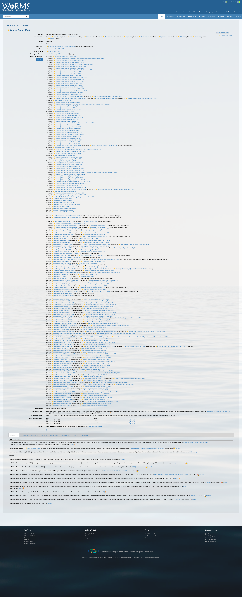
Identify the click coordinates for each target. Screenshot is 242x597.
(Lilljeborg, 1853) (70, 134)
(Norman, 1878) (62, 278)
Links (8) (75, 435)
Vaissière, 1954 (63, 284)
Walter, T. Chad (130, 422)
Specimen (193, 16)
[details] (108, 413)
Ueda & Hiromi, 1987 (71, 91)
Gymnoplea (163, 36)
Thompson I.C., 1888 (65, 291)
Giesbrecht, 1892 (68, 115)
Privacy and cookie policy (153, 557)
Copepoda (129, 36)
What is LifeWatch (29, 536)
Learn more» (149, 552)
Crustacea (89, 36)
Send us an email (213, 534)
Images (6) (85, 435)
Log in (239, 16)
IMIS (190, 452)
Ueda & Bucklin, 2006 (72, 183)
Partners (26, 539)
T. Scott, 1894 (64, 242)
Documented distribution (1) (29, 435)
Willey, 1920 (68, 94)
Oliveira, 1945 (64, 210)
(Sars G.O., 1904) (63, 248)
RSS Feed (211, 538)
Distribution (181, 16)
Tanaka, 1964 (64, 234)
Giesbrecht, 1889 (68, 102)
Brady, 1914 (68, 106)
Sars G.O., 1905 (69, 140)
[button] (8, 30)
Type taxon (39, 46)
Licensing (40, 426)
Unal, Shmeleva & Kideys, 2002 (68, 217)
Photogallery (209, 12)
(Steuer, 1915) (91, 231)
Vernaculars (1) (65, 435)
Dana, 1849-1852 (61, 46)
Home (178, 12)
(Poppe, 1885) (70, 98)
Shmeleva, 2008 (63, 293)
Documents (219, 12)
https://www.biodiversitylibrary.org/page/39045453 (144, 448)
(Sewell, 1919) (62, 276)
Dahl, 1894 (69, 96)
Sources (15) (14, 435)
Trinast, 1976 (71, 66)
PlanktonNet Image (226, 35)
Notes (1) (44, 435)
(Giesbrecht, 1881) (71, 60)
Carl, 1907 (69, 162)
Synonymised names (36, 54)
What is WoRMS (29, 534)
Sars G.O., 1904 (92, 248)
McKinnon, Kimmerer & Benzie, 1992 (75, 123)
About (184, 12)
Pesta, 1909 (64, 202)
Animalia (56, 36)
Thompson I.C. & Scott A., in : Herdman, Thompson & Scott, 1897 (83, 104)
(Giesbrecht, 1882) (65, 323)
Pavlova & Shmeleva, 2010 (67, 204)
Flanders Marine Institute (114, 557)
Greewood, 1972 (63, 236)
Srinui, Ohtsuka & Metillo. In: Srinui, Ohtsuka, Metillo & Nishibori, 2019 (86, 172)
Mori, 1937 (61, 251)
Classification (39, 36)
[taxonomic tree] (50, 430)
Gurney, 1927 (69, 72)
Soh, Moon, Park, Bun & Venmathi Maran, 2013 (79, 149)
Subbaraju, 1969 (64, 212)
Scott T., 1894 (69, 81)
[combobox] (14, 16)
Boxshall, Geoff (130, 420)
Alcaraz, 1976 (68, 136)
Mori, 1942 (61, 287)
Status (41, 41)
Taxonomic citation (37, 415)
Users (201, 12)
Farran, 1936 (69, 164)
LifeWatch (229, 12)
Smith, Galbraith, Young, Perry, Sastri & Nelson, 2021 (74, 197)
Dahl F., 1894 (63, 244)
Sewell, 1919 (70, 68)
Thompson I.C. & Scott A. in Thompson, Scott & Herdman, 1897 (78, 337)
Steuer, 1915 (66, 56)
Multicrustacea (109, 36)
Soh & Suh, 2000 (68, 127)
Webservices (148, 538)
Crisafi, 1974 (67, 121)
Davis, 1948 (68, 125)
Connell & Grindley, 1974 (67, 272)
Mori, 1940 (69, 83)
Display (39, 59)
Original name (38, 51)
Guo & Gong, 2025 (71, 77)
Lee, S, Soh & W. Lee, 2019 (74, 181)
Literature (171, 16)
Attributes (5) (54, 435)
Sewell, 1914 (68, 153)
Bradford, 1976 (67, 130)
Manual (230, 16)
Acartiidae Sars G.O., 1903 (56, 49)
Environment (39, 408)
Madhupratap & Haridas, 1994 (73, 151)
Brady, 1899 (67, 119)
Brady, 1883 (63, 198)
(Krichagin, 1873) (65, 208)
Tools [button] (221, 16)
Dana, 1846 (54, 51)
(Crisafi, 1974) (94, 261)
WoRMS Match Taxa (151, 534)
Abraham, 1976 (70, 168)
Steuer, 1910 (68, 73)
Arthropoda (72, 36)
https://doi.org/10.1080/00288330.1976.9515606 (168, 474)
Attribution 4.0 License (95, 426)
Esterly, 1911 (69, 85)
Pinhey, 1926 (68, 128)
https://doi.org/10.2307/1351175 (112, 470)
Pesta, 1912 (70, 79)
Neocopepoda (145, 36)
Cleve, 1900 (69, 159)
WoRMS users (28, 541)
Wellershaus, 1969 (70, 223)
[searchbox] (13, 16)
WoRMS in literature (30, 543)
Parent (41, 49)
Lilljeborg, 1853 (54, 54)
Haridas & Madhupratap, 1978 (74, 70)
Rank (41, 43)
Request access (90, 538)
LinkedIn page (212, 539)
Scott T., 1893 (62, 238)
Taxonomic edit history (36, 418)
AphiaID (40, 34)
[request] (178, 448)
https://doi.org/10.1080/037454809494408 (218, 411)
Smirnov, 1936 (69, 87)
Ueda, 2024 (61, 206)
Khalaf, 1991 (68, 225)
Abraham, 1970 (70, 62)
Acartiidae (198, 36)
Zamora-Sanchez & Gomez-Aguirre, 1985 (80, 58)
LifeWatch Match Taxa (151, 536)
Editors (202, 16)
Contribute (237, 12)
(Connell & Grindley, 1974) (105, 272)
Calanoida (183, 36)
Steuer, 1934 (64, 221)
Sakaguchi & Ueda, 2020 (74, 64)
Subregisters (193, 12)
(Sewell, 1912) (95, 289)
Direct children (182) (36, 56)
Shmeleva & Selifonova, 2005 (67, 259)
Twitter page (211, 536)
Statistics (212, 16)
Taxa (162, 16)
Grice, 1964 (69, 75)
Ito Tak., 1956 (69, 92)
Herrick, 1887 (62, 246)
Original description (37, 411)
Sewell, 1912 (64, 289)
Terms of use (89, 536)
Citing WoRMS (89, 534)
